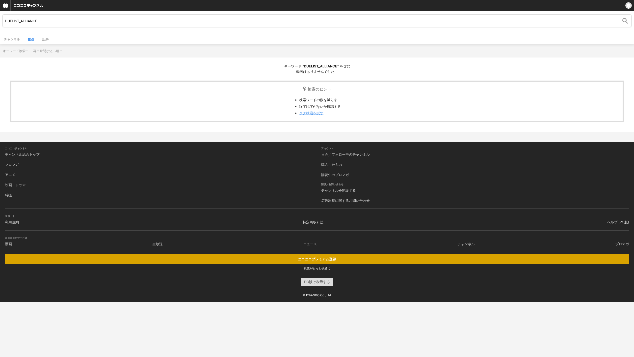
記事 (45, 39)
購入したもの (331, 164)
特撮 (8, 195)
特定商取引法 (313, 222)
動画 (31, 39)
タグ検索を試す (311, 113)
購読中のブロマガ (335, 175)
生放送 (157, 244)
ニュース (310, 244)
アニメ (10, 175)
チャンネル (12, 39)
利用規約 (12, 222)
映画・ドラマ (15, 185)
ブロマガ (12, 164)
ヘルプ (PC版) (618, 222)
